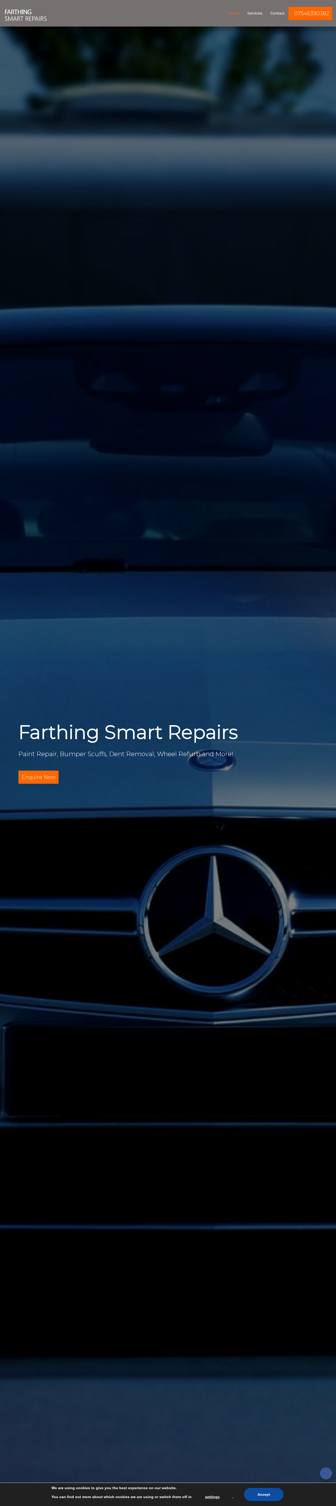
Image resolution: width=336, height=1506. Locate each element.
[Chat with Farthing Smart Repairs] (326, 1473)
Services (254, 13)
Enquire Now (38, 777)
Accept (264, 1494)
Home (233, 13)
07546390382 (311, 13)
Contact (277, 13)
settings (212, 1497)
